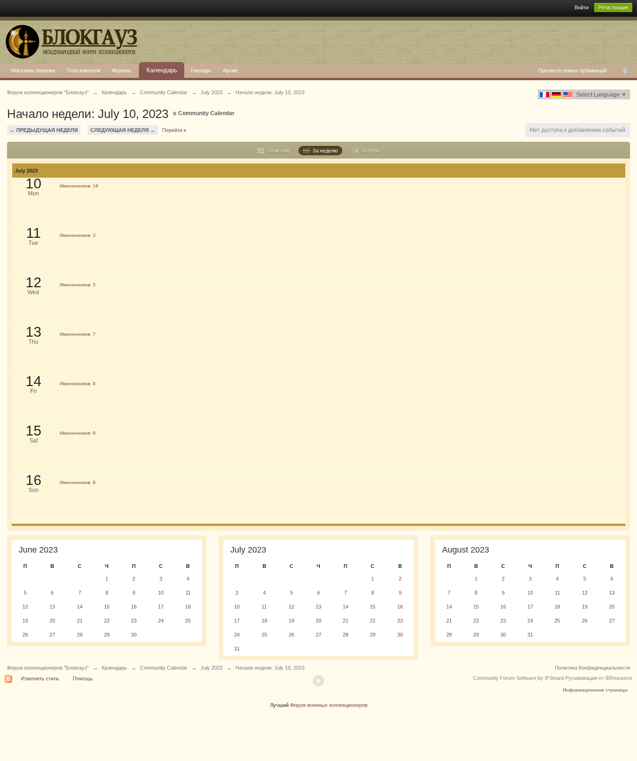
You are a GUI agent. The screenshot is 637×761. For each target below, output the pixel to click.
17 (161, 606)
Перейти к (174, 130)
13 (52, 606)
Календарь (161, 70)
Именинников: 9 (78, 433)
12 (25, 606)
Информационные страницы (595, 689)
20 (52, 620)
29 (107, 634)
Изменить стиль (40, 678)
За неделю (324, 150)
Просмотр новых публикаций (572, 70)
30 (134, 634)
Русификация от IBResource (598, 678)
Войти (582, 7)
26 (25, 634)
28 (80, 634)
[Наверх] (318, 680)
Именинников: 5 (78, 284)
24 (161, 620)
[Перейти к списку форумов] (69, 39)
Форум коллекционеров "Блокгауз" (48, 668)
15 (107, 606)
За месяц (276, 150)
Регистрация (613, 7)
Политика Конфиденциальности (592, 668)
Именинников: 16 (79, 185)
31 (237, 648)
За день (369, 150)
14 (80, 606)
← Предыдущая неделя (44, 130)
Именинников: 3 (78, 235)
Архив (230, 70)
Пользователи (83, 70)
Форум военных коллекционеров (328, 705)
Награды (201, 70)
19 (25, 620)
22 (107, 620)
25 (188, 620)
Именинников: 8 (78, 383)
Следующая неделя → (122, 130)
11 (188, 592)
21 (80, 620)
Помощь (83, 678)
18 (188, 606)
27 (52, 634)
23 (134, 620)
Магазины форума (33, 70)
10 (161, 592)
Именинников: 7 (78, 334)
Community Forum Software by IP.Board (518, 678)
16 (134, 606)
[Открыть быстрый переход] (625, 71)
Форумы (122, 70)
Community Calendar (206, 113)
